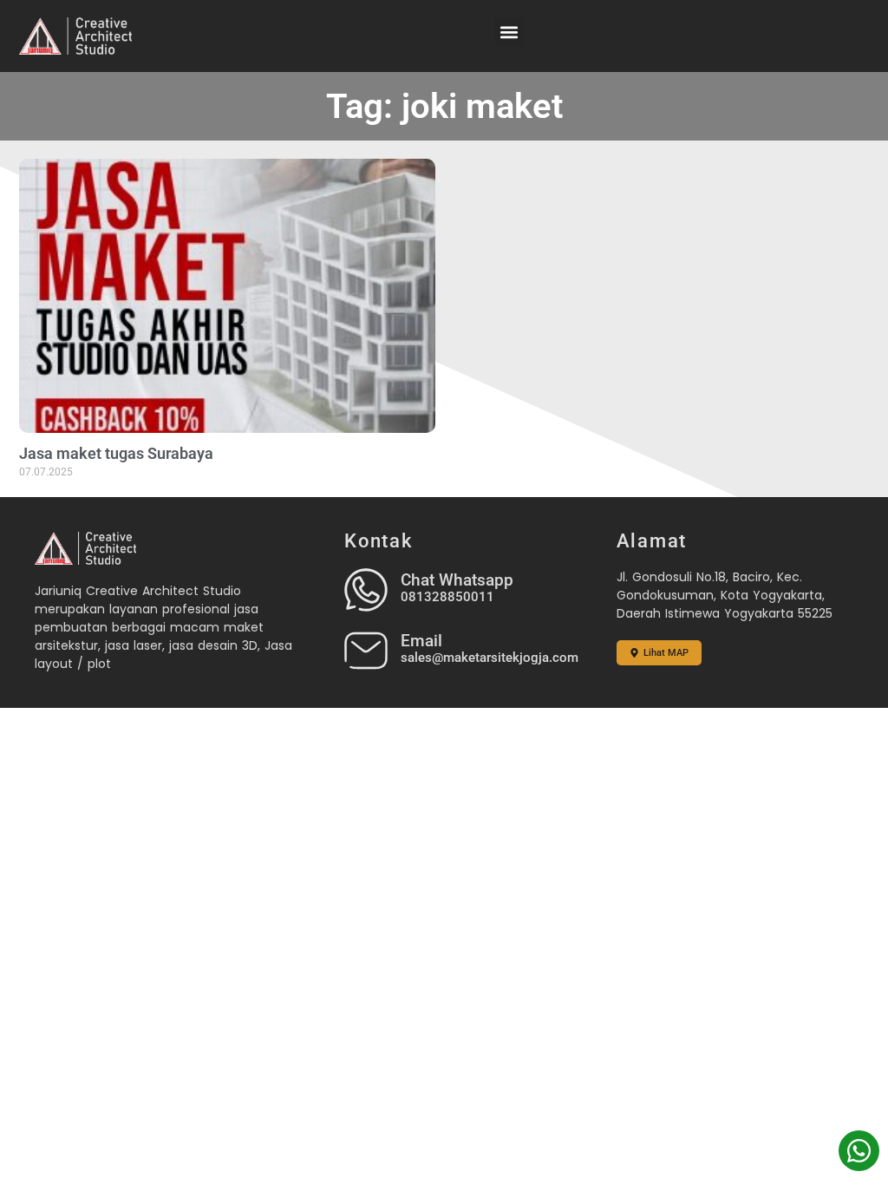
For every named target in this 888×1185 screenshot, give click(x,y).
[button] (509, 31)
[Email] (366, 650)
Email (421, 641)
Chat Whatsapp (457, 580)
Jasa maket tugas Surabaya (116, 453)
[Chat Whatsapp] (366, 590)
